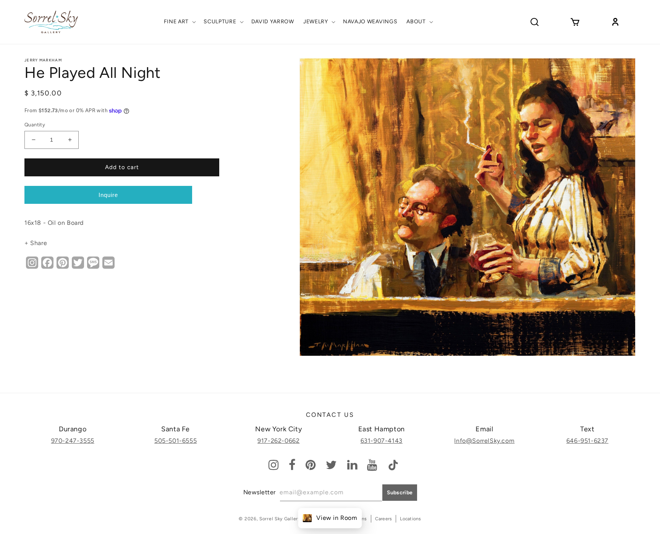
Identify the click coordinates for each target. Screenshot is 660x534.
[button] (179, 22)
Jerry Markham (43, 60)
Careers (383, 518)
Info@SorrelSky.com (484, 440)
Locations (410, 518)
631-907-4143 (382, 440)
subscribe (400, 492)
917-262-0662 (278, 440)
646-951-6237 (587, 440)
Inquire (108, 195)
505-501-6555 (175, 440)
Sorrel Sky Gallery (280, 518)
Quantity (34, 124)
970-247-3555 (72, 440)
